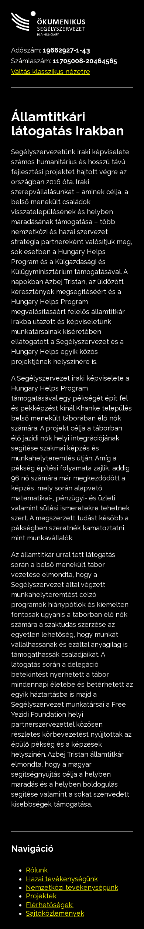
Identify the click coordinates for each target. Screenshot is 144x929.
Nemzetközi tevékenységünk (72, 887)
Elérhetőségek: (49, 905)
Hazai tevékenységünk (62, 879)
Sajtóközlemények (55, 913)
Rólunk (37, 870)
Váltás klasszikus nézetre (50, 71)
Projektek (41, 896)
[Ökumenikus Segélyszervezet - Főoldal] (48, 24)
